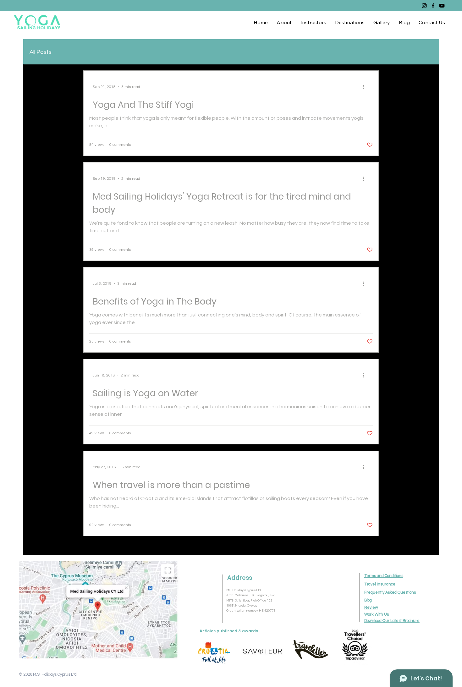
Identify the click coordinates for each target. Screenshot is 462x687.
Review (371, 608)
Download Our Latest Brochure (392, 621)
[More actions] (365, 87)
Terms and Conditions (383, 576)
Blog (368, 600)
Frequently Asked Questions (390, 593)
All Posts (41, 52)
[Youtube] (442, 6)
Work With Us (376, 615)
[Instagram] (424, 6)
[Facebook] (433, 6)
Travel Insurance (379, 584)
